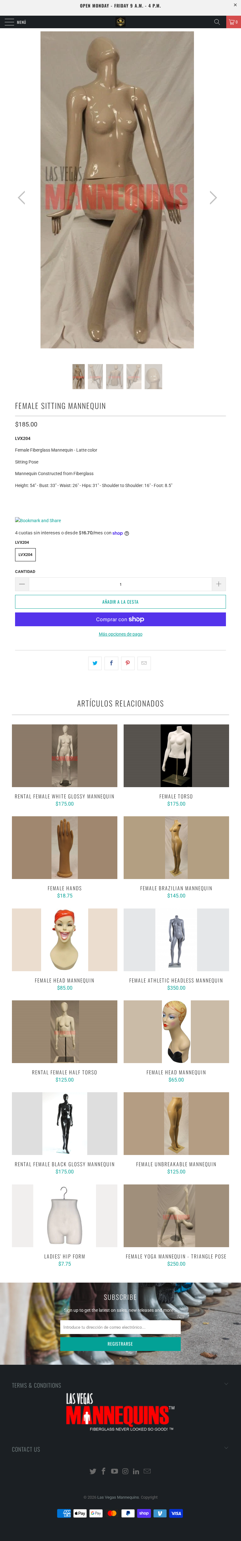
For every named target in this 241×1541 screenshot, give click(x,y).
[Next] (211, 197)
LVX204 (25, 554)
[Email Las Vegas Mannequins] (147, 1472)
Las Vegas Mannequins (118, 1497)
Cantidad (25, 571)
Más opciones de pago (120, 634)
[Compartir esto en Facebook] (111, 663)
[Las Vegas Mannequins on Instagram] (126, 1472)
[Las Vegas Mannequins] (120, 22)
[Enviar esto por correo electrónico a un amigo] (144, 663)
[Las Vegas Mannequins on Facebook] (104, 1472)
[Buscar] (219, 22)
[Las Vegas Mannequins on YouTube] (115, 1472)
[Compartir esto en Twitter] (95, 663)
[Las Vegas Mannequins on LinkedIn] (136, 1472)
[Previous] (23, 197)
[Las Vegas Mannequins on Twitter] (93, 1472)
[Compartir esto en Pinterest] (128, 663)
